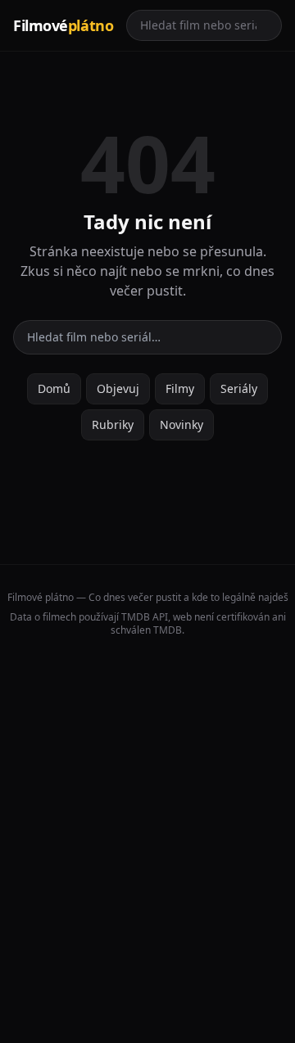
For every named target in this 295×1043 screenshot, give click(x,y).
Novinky (181, 424)
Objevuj (118, 388)
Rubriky (113, 424)
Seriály (238, 388)
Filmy (180, 388)
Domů (54, 388)
